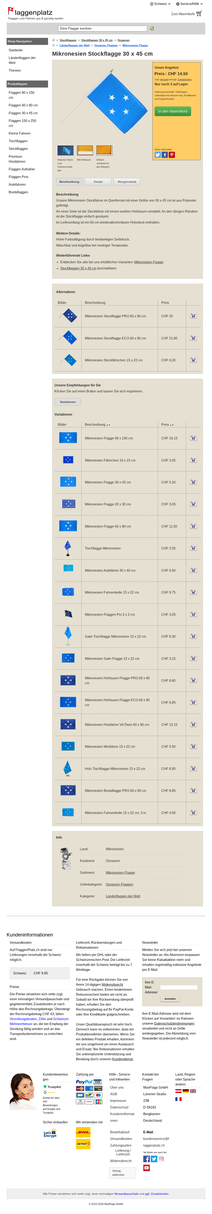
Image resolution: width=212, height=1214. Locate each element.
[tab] (69, 181)
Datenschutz (119, 1107)
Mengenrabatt (127, 181)
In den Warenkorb (173, 111)
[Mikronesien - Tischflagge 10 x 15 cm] (68, 557)
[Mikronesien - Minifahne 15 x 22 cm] (68, 755)
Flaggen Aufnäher (22, 169)
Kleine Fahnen (19, 133)
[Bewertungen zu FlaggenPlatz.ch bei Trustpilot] (52, 1087)
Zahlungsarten (120, 1145)
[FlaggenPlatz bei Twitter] (154, 1161)
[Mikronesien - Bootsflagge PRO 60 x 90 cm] (68, 799)
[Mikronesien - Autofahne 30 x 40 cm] (68, 579)
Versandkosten (121, 1139)
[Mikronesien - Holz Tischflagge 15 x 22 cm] (68, 777)
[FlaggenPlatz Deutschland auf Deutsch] (186, 1092)
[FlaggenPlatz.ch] (54, 14)
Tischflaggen (18, 141)
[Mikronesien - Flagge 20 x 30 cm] (68, 512)
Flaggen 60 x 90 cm (23, 105)
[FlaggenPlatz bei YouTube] (146, 1170)
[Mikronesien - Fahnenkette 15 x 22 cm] (68, 601)
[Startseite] (53, 40)
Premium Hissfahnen (17, 159)
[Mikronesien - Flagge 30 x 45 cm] (68, 491)
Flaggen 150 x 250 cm (22, 123)
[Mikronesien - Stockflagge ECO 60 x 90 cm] (68, 346)
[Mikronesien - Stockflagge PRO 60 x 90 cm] (68, 324)
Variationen (68, 402)
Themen (15, 70)
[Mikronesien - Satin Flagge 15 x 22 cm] (68, 667)
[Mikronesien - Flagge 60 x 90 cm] (68, 535)
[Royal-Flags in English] (193, 1092)
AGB (113, 1094)
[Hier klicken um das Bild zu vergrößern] (103, 143)
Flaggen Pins (18, 177)
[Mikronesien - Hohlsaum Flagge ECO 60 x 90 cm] (68, 711)
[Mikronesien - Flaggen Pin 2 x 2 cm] (68, 623)
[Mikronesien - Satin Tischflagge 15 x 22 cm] (68, 645)
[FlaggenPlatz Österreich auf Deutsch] (178, 1092)
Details (98, 181)
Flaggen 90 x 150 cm (21, 95)
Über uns (117, 1087)
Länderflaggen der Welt (22, 60)
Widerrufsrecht (120, 1161)
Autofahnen (17, 184)
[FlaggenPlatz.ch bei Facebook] (146, 1161)
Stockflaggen (18, 148)
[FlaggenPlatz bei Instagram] (161, 1161)
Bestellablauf (119, 1132)
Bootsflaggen (18, 192)
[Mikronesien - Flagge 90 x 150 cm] (68, 446)
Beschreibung (69, 181)
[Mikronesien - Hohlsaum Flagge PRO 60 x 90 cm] (68, 689)
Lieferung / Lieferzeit (123, 1152)
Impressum (118, 1100)
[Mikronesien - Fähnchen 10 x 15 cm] (68, 468)
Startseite (16, 50)
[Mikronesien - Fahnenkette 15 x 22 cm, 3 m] (68, 821)
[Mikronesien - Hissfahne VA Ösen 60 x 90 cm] (68, 733)
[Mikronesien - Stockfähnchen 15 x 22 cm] (68, 368)
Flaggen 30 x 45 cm (23, 113)
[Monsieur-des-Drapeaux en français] (178, 1100)
